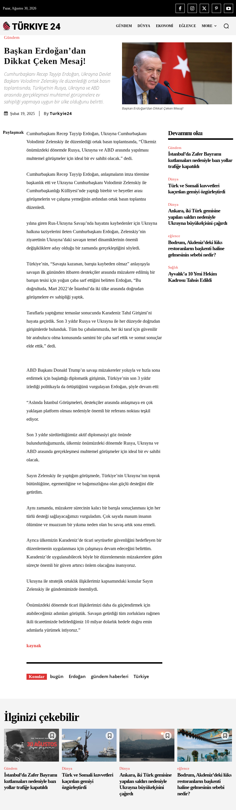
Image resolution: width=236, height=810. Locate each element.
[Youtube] (228, 8)
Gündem (12, 37)
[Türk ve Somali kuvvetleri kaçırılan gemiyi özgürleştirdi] (89, 745)
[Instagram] (192, 8)
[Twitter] (204, 8)
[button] (226, 26)
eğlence (174, 236)
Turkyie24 (61, 113)
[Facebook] (180, 8)
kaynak (33, 645)
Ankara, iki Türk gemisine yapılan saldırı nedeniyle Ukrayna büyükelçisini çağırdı (197, 217)
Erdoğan (77, 676)
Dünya (173, 179)
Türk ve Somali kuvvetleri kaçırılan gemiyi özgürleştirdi (196, 189)
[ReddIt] (8, 200)
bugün (57, 676)
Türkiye (141, 676)
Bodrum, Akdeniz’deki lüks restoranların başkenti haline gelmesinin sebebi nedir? (196, 248)
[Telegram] (8, 214)
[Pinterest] (216, 8)
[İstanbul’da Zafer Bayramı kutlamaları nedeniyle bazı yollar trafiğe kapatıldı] (31, 745)
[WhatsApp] (8, 187)
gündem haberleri (109, 676)
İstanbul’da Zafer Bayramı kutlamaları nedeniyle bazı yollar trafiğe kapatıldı (200, 160)
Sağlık (173, 267)
